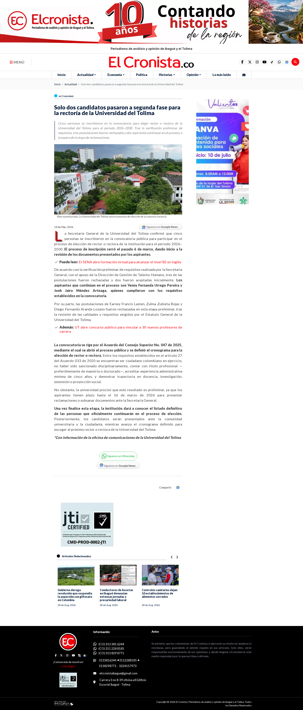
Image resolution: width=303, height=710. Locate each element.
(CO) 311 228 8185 (111, 648)
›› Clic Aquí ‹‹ (68, 666)
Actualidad (85, 75)
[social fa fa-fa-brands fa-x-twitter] (250, 62)
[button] (279, 62)
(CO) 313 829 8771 (111, 653)
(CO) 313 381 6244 (111, 644)
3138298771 (107, 666)
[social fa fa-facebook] (242, 62)
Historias (165, 75)
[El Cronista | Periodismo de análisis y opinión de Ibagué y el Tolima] (151, 61)
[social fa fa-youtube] (264, 62)
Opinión (192, 75)
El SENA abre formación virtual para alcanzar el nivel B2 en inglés (130, 262)
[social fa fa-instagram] (257, 62)
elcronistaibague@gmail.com (118, 673)
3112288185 (128, 660)
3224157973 (128, 666)
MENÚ (18, 62)
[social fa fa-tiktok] (272, 62)
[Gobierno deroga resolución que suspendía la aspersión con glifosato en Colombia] (76, 575)
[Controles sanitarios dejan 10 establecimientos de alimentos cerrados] (160, 575)
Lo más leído (222, 75)
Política (141, 75)
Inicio (62, 75)
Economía (114, 75)
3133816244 (107, 660)
